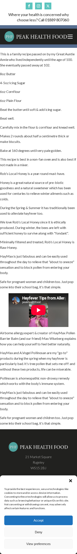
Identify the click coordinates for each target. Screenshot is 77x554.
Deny (38, 532)
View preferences (38, 544)
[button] (70, 481)
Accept (38, 520)
